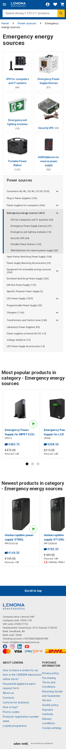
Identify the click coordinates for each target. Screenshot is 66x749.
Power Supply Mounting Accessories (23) (29, 263)
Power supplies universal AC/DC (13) (26, 333)
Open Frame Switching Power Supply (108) (29, 256)
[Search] (61, 13)
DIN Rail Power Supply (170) (21, 285)
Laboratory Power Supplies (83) (23, 327)
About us (8, 693)
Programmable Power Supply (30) (24, 305)
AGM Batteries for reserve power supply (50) (34, 250)
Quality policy (50, 705)
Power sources (27, 23)
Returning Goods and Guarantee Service (52, 696)
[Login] (47, 4)
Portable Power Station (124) (26, 244)
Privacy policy (50, 673)
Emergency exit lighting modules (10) (31, 232)
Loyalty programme (15, 725)
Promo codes (11, 712)
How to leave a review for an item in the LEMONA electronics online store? (22, 675)
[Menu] (4, 4)
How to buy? (10, 707)
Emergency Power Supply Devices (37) (31, 226)
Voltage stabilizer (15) (19, 340)
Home (5, 23)
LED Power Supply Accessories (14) (26, 346)
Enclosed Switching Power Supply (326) (28, 278)
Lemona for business (16, 702)
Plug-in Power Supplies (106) (22, 198)
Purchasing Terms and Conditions (49, 682)
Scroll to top (33, 591)
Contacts (8, 697)
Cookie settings (51, 728)
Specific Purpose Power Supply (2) (25, 291)
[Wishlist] (55, 4)
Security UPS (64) (20, 238)
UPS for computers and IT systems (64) (32, 220)
